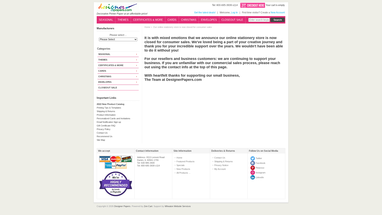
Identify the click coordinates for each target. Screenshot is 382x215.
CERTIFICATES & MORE (148, 19)
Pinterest (260, 168)
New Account (278, 12)
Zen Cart (148, 206)
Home (147, 27)
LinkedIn (260, 177)
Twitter (259, 158)
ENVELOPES (209, 19)
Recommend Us (104, 136)
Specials (180, 165)
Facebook (260, 163)
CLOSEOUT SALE (232, 19)
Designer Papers (122, 206)
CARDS (172, 19)
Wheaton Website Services (178, 206)
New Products (183, 169)
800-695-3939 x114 (227, 5)
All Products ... (183, 173)
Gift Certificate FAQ (106, 125)
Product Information (106, 115)
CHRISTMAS (188, 19)
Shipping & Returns (106, 111)
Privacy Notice (221, 165)
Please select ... (118, 35)
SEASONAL (106, 19)
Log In (234, 12)
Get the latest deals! (204, 12)
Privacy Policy (103, 129)
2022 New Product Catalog (110, 104)
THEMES (123, 19)
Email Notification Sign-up (109, 122)
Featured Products (185, 161)
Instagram (260, 172)
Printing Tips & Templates (109, 108)
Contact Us (102, 133)
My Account (220, 169)
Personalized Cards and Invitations (113, 118)
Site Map (101, 140)
